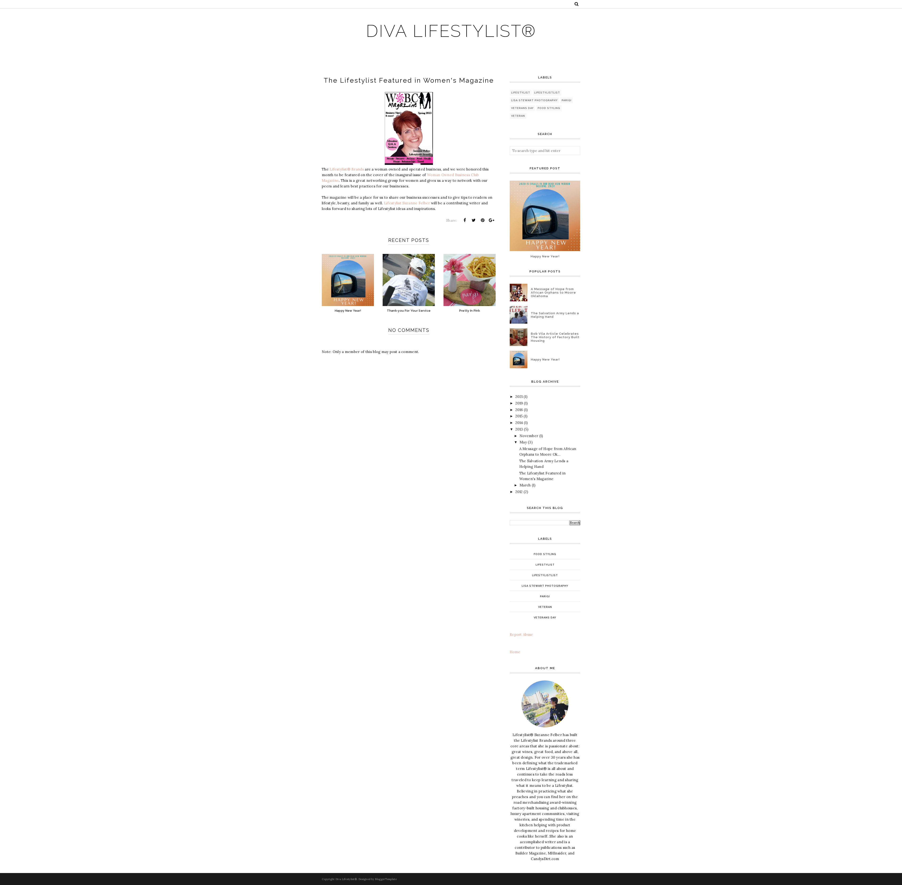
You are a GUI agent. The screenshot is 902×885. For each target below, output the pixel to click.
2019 (519, 403)
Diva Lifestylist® (451, 31)
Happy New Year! (545, 256)
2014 (519, 422)
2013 (519, 429)
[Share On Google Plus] (491, 220)
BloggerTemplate (386, 879)
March (525, 485)
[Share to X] (473, 220)
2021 (519, 396)
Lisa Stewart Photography (534, 100)
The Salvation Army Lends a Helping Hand (555, 314)
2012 (519, 491)
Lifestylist (520, 92)
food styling (549, 108)
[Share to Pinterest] (482, 220)
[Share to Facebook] (464, 220)
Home (515, 652)
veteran (518, 115)
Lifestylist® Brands (347, 169)
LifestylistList (547, 92)
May (523, 442)
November (529, 436)
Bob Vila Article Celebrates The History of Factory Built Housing (555, 337)
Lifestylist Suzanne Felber (407, 203)
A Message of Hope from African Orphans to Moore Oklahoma (553, 292)
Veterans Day (522, 108)
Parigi (567, 100)
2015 (519, 416)
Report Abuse (521, 634)
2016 (519, 410)
